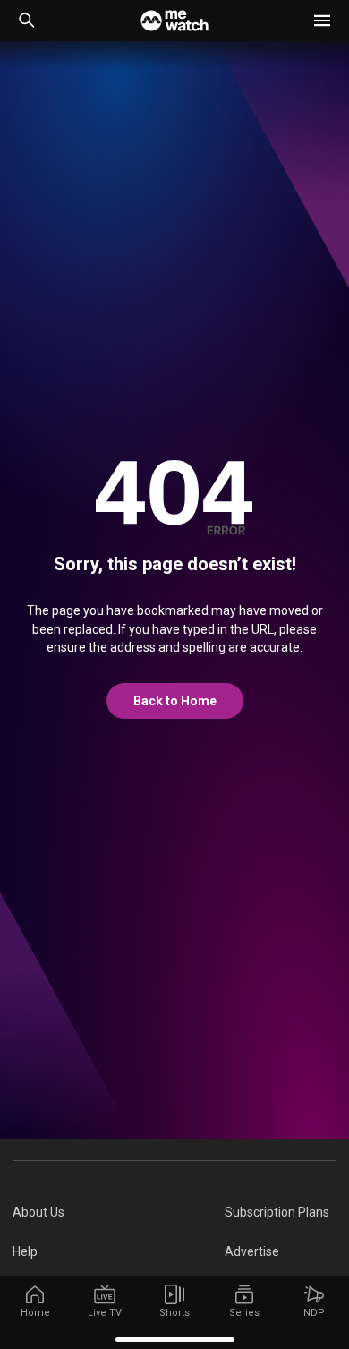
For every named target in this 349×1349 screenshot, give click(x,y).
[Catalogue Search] (27, 20)
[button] (322, 20)
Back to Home (175, 701)
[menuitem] (119, 1212)
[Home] (174, 20)
